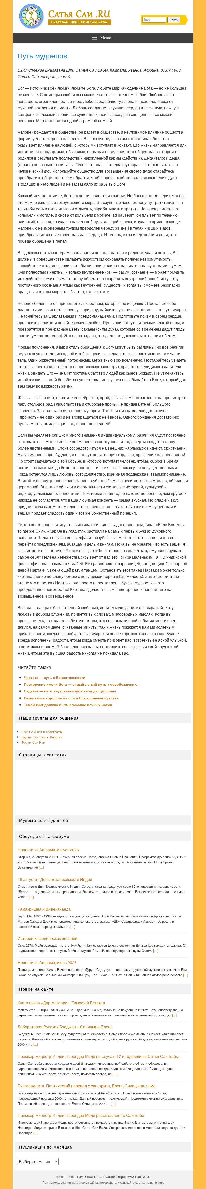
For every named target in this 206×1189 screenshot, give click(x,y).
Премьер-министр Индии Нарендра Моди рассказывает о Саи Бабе (81, 1115)
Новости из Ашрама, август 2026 (48, 850)
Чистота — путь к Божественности (54, 677)
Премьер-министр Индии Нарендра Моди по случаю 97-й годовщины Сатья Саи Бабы (98, 1056)
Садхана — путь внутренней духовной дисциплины (70, 690)
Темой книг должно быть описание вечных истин (68, 704)
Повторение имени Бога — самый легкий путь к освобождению (80, 684)
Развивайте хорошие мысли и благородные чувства (71, 697)
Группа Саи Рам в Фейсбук (41, 737)
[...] (41, 867)
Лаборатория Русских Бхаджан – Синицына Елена (65, 1027)
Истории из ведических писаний (47, 938)
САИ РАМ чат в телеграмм (41, 731)
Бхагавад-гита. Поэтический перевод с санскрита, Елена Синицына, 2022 (86, 1086)
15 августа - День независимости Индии (55, 879)
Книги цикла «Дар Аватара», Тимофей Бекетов (61, 1003)
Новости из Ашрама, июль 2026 (47, 962)
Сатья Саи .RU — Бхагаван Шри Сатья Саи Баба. (113, 1177)
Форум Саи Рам (33, 742)
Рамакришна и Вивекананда (44, 909)
